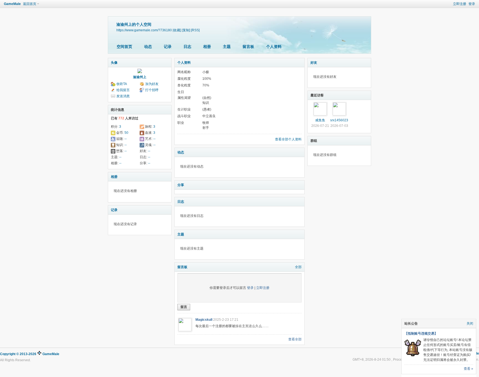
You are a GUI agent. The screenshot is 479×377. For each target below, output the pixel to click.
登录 (471, 4)
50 (126, 133)
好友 (313, 63)
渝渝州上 (139, 77)
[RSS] (195, 30)
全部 (298, 267)
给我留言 (123, 90)
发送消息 (123, 96)
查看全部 (295, 339)
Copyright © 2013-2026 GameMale (29, 354)
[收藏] (177, 30)
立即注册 (459, 4)
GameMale (12, 4)
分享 (180, 185)
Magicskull (203, 320)
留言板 (248, 46)
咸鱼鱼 (320, 120)
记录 (168, 46)
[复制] (186, 30)
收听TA (121, 84)
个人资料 (274, 46)
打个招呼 (152, 90)
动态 (148, 46)
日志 (187, 46)
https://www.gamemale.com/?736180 (144, 30)
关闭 (470, 323)
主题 (227, 46)
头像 (114, 63)
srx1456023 (339, 120)
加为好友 (152, 84)
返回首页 (29, 4)
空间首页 (124, 46)
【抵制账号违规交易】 (421, 333)
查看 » (468, 369)
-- (125, 139)
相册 (207, 46)
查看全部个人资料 (288, 139)
